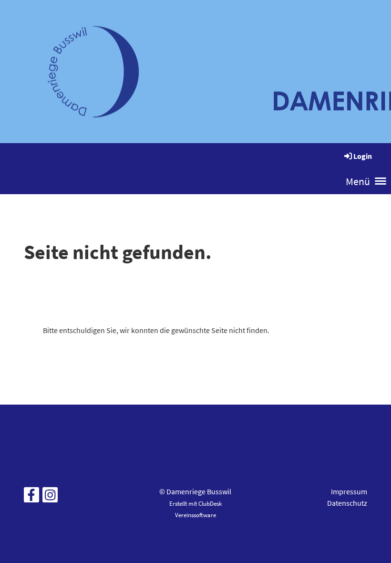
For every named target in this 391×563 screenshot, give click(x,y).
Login (362, 156)
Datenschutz (347, 503)
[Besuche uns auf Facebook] (31, 497)
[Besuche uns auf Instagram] (50, 497)
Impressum (349, 491)
